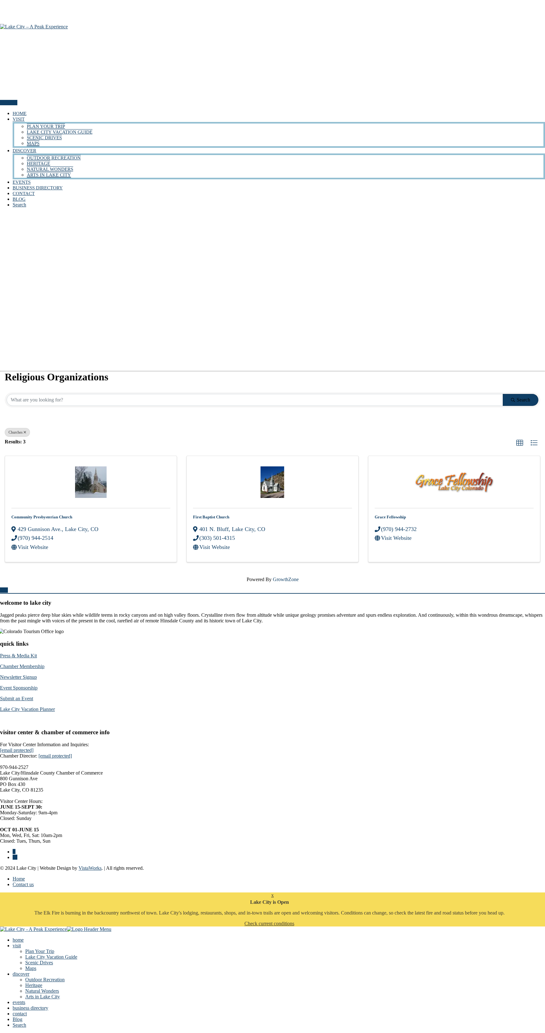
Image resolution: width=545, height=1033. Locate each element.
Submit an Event (16, 698)
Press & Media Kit (18, 655)
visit (19, 119)
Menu (6, 102)
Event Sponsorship (19, 687)
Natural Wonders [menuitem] (42, 991)
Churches (16, 432)
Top (4, 590)
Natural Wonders (50, 169)
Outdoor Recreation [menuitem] (45, 979)
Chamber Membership (22, 666)
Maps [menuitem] (30, 968)
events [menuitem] (19, 1002)
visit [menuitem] (17, 945)
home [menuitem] (18, 940)
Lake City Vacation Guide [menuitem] (51, 957)
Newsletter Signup (18, 677)
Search (19, 204)
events (22, 182)
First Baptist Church (211, 517)
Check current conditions (269, 923)
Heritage (38, 163)
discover (24, 150)
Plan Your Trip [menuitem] (39, 951)
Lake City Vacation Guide (59, 132)
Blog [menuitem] (17, 1019)
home (19, 113)
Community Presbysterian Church (41, 517)
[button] (519, 443)
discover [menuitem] (21, 974)
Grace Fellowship (390, 517)
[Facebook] (14, 851)
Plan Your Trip (46, 126)
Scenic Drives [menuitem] (39, 962)
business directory (38, 187)
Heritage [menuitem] (33, 985)
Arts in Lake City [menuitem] (42, 996)
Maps (33, 143)
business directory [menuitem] (30, 1008)
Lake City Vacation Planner (27, 709)
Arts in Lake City (49, 174)
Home (19, 878)
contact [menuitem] (20, 1013)
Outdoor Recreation (54, 157)
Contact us (23, 884)
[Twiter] (15, 857)
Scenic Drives (44, 137)
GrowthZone (286, 579)
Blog (19, 199)
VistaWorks (90, 868)
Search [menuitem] (19, 1025)
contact (24, 193)
